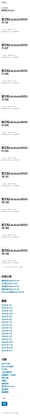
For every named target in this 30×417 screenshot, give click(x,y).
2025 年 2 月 (7, 336)
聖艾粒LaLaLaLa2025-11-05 (15, 98)
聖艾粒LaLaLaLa (7, 31)
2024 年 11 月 (7, 345)
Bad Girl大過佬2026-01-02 (13, 292)
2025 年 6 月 (7, 325)
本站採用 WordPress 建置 (11, 413)
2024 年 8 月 (7, 351)
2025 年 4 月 (7, 331)
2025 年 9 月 (7, 316)
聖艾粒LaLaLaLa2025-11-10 (15, 21)
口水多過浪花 (7, 372)
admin (4, 29)
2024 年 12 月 (7, 342)
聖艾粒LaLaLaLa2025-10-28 (15, 252)
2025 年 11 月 (7, 311)
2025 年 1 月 (7, 339)
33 (21, 267)
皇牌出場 (5, 384)
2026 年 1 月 (7, 305)
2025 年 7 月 (7, 322)
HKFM (4, 2)
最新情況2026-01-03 (10, 281)
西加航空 (5, 389)
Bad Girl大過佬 (7, 366)
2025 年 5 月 (7, 328)
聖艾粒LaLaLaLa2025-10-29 (15, 226)
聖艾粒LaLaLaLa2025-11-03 (15, 149)
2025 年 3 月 (7, 334)
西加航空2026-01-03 (10, 286)
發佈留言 (17, 31)
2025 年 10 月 (7, 314)
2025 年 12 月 (7, 308)
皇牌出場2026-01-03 (10, 289)
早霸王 (4, 381)
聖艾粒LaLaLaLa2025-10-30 (15, 201)
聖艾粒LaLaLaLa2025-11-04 (15, 123)
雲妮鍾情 (5, 392)
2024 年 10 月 (7, 348)
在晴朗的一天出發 (8, 375)
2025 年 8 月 (7, 319)
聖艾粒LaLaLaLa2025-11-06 (15, 72)
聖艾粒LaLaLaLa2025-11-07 (15, 46)
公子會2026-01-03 (9, 283)
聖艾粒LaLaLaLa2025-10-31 (15, 175)
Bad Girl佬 (6, 364)
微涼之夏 (5, 378)
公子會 (4, 369)
